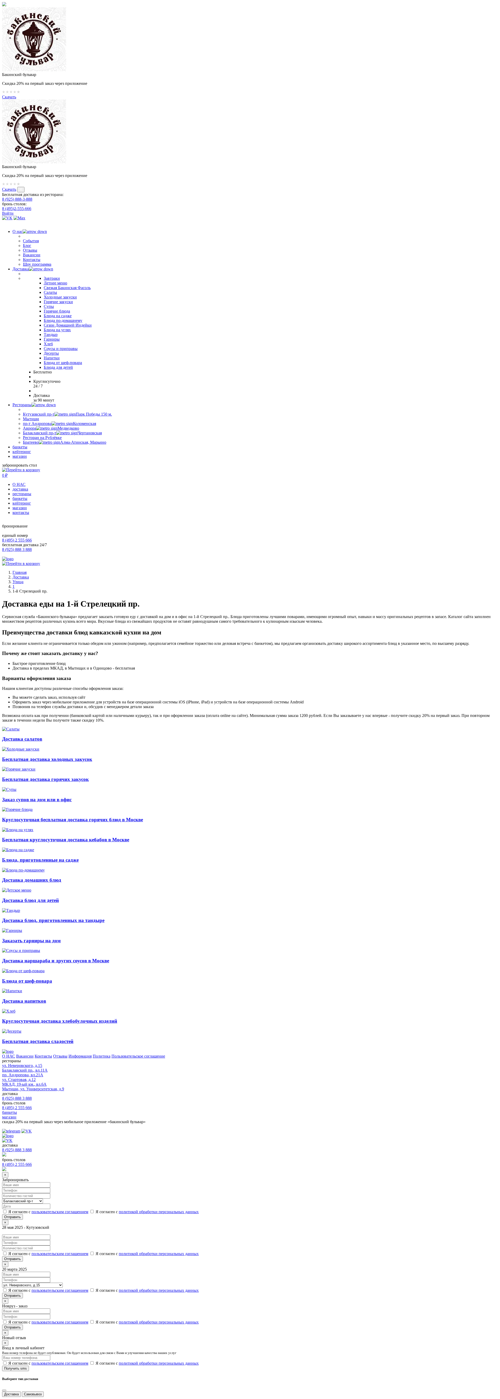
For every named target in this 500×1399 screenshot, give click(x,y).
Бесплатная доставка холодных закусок (47, 759)
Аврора (51, 428)
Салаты (50, 292)
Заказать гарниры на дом (31, 940)
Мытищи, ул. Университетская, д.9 (33, 1089)
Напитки (52, 358)
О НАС (19, 484)
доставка (20, 489)
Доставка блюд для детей (30, 900)
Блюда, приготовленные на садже (40, 860)
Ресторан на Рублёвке (42, 437)
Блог (27, 245)
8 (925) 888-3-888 (17, 199)
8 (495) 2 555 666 (17, 540)
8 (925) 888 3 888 (17, 549)
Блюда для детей (58, 367)
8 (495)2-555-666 (16, 208)
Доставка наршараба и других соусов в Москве (55, 960)
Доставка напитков (24, 1001)
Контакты (31, 259)
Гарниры (52, 339)
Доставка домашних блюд (31, 880)
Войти (8, 213)
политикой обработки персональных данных (159, 1212)
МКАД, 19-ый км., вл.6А (24, 1084)
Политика (101, 1056)
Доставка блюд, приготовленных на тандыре (53, 920)
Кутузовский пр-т (67, 414)
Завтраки (52, 278)
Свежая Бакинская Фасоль (67, 287)
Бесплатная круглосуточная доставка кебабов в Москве (65, 839)
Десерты (51, 353)
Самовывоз (33, 1394)
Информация (80, 1056)
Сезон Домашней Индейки (68, 325)
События (31, 241)
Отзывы (30, 250)
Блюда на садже (58, 316)
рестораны (21, 494)
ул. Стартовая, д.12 (19, 1079)
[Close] (4, 1390)
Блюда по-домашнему (63, 320)
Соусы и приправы (61, 348)
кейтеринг (21, 451)
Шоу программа (37, 264)
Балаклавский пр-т (62, 433)
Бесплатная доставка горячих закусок (45, 779)
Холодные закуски (60, 297)
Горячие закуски (58, 302)
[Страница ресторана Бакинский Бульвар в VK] (7, 218)
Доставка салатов (22, 739)
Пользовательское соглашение (138, 1056)
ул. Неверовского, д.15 (22, 1065)
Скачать (9, 97)
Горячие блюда (57, 311)
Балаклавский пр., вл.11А (25, 1070)
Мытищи (31, 419)
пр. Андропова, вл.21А (22, 1075)
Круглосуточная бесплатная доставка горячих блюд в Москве (72, 819)
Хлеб (48, 344)
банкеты (19, 447)
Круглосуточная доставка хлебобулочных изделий (59, 1021)
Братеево (64, 442)
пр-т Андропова (59, 423)
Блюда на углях (57, 330)
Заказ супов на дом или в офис (37, 799)
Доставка (20, 269)
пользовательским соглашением (60, 1212)
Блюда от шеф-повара (63, 362)
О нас (17, 231)
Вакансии (31, 255)
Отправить (12, 1259)
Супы (49, 306)
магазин (19, 456)
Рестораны (22, 405)
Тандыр (51, 334)
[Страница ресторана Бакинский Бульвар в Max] (19, 218)
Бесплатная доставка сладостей (37, 1041)
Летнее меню (55, 283)
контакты (20, 512)
